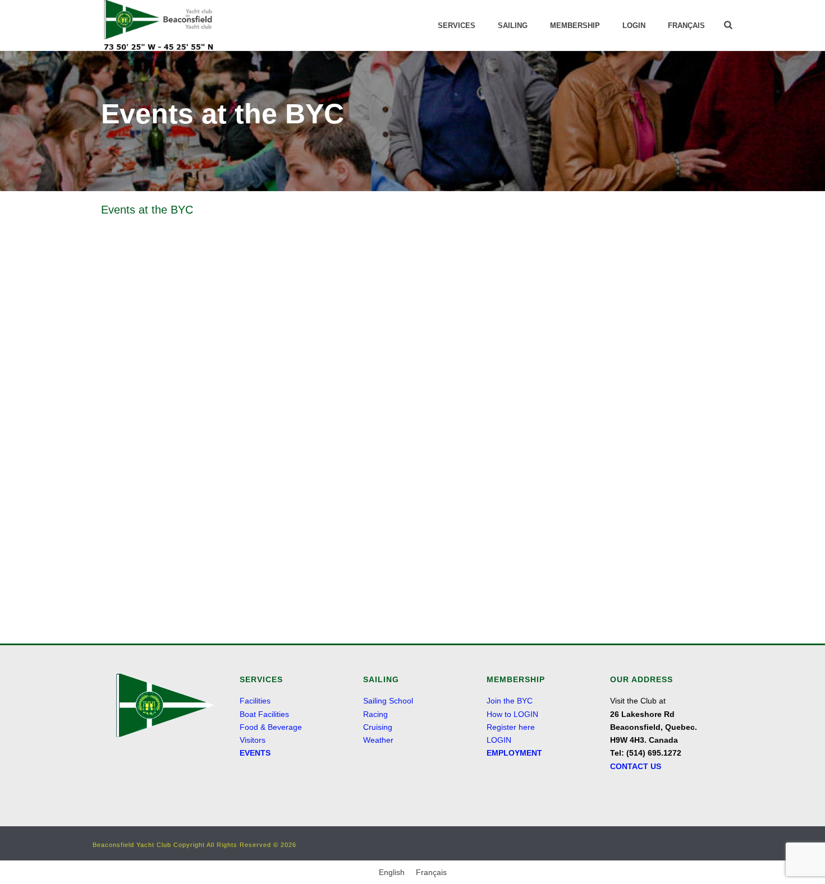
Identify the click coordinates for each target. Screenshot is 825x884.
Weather (378, 739)
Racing (375, 714)
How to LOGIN (512, 714)
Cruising (377, 727)
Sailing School (388, 700)
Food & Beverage (271, 727)
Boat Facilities (264, 714)
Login (633, 25)
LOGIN (499, 739)
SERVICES (456, 25)
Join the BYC (510, 700)
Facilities (255, 700)
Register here (511, 727)
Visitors (252, 739)
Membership (575, 25)
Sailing (513, 25)
